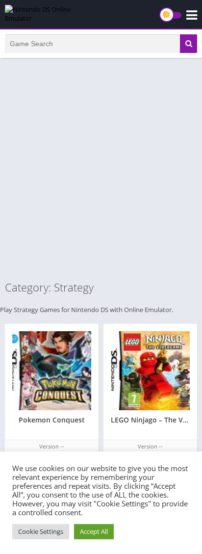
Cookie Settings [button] (40, 531)
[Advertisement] (101, 169)
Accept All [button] (94, 531)
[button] (188, 43)
